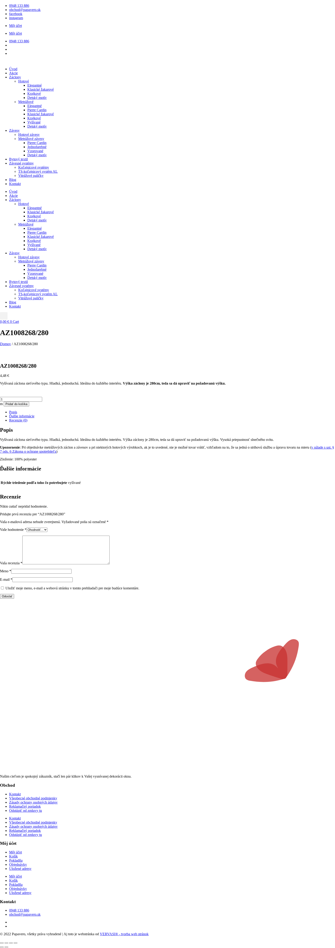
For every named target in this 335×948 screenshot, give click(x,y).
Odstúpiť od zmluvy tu (25, 810)
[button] (4, 316)
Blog (12, 180)
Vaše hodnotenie (13, 530)
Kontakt (15, 184)
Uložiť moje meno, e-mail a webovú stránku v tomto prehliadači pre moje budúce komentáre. (72, 588)
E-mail (6, 579)
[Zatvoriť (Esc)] (15, 943)
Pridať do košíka (16, 404)
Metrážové (26, 102)
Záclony (15, 77)
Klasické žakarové (40, 89)
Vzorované (35, 151)
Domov (5, 344)
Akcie (13, 73)
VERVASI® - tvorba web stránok (124, 934)
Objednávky (18, 864)
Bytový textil (18, 159)
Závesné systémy (21, 163)
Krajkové (34, 93)
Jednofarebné (36, 147)
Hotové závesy (29, 134)
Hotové (23, 81)
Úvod (13, 69)
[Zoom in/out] (2, 943)
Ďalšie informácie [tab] (21, 416)
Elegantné (34, 85)
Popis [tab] (13, 412)
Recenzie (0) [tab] (18, 420)
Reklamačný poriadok (25, 806)
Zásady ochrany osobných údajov (33, 802)
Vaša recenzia (11, 563)
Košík (13, 856)
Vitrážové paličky (31, 175)
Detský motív (37, 98)
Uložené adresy (20, 869)
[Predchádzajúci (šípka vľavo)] (2, 947)
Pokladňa (16, 860)
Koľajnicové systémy (33, 167)
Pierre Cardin (36, 110)
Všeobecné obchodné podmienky (33, 798)
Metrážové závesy (31, 139)
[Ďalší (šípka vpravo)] (6, 947)
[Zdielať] (11, 943)
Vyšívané (34, 122)
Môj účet (15, 26)
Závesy (14, 130)
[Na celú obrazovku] (6, 943)
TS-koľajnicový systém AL (38, 171)
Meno (5, 571)
